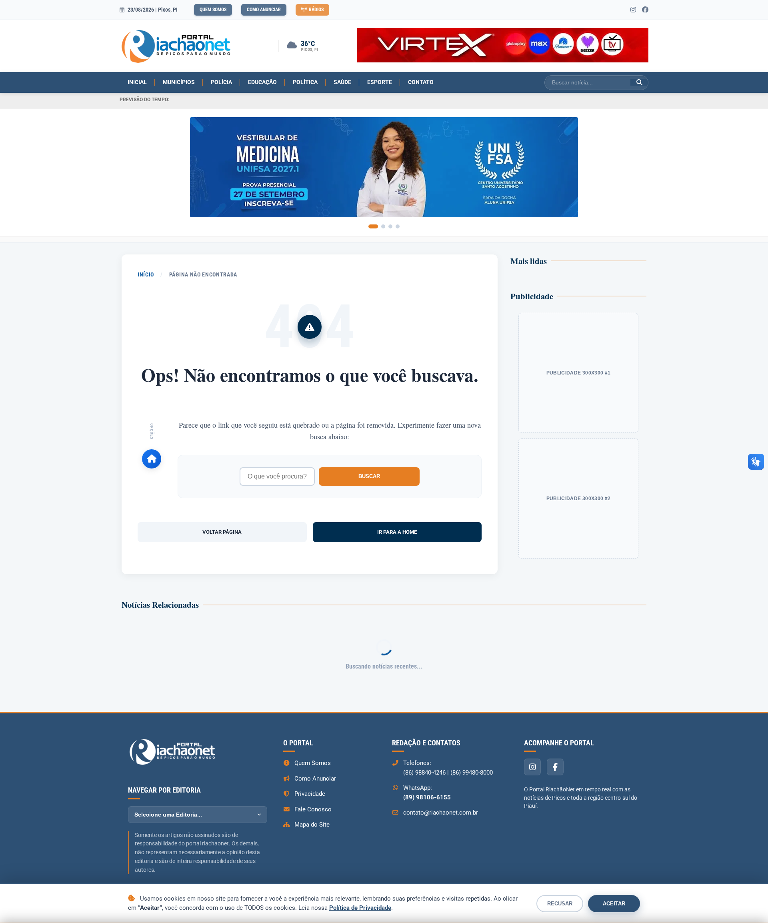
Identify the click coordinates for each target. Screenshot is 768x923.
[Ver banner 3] (390, 226)
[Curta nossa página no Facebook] (645, 10)
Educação (262, 82)
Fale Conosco (313, 809)
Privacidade (309, 793)
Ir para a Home (397, 532)
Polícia (221, 82)
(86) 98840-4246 (424, 772)
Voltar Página (222, 532)
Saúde (342, 82)
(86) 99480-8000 (471, 772)
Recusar (559, 904)
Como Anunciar (264, 9)
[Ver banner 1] (373, 226)
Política (305, 82)
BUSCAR (369, 476)
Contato (421, 82)
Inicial (137, 82)
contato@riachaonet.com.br (440, 812)
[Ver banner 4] (398, 226)
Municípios (179, 82)
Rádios (316, 9)
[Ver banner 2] (383, 226)
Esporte (379, 82)
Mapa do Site (312, 824)
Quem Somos (213, 9)
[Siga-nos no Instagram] (633, 10)
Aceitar (614, 904)
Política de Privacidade (360, 907)
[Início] (151, 459)
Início (146, 274)
